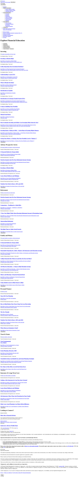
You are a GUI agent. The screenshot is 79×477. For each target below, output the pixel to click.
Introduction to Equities (6, 90)
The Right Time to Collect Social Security (10, 229)
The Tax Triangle (4, 312)
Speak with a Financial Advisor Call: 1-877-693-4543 (9, 29)
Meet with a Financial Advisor (8, 415)
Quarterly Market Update (10, 10)
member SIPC (61, 466)
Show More (3, 142)
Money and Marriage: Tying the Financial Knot (12, 274)
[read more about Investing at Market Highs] (7, 54)
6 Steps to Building (9, 106)
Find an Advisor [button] (3, 421)
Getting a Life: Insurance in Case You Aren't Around (13, 380)
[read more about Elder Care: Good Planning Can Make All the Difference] (4, 399)
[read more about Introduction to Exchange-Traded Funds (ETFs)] (2, 94)
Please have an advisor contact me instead (8, 422)
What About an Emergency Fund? (9, 328)
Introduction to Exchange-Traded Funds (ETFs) (12, 98)
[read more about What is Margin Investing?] (8, 78)
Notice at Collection (8, 472)
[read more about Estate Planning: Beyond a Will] (6, 346)
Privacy (1, 472)
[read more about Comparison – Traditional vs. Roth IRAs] (4, 200)
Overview (7, 13)
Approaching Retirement (6, 221)
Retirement (7, 16)
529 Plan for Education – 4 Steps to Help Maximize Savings (15, 266)
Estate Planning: (8, 350)
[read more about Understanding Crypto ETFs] (14, 70)
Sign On (11, 431)
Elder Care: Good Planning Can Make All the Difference (14, 404)
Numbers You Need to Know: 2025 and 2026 (11, 184)
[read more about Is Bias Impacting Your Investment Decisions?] (11, 62)
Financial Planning (9, 26)
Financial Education (6, 12)
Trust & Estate (8, 19)
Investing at (7, 58)
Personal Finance (8, 18)
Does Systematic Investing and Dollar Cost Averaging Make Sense (19, 122)
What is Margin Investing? (7, 82)
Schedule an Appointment (8, 35)
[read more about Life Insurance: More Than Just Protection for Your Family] (8, 391)
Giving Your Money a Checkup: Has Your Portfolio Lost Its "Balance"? (18, 138)
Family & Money (8, 17)
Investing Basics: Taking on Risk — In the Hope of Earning (19, 130)
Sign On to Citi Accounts (5, 2)
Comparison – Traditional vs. (10, 205)
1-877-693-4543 (6, 428)
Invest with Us (6, 21)
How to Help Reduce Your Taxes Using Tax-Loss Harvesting (15, 304)
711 (17, 428)
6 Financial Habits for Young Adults (9, 152)
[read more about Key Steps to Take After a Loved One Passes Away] (10, 362)
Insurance (7, 20)
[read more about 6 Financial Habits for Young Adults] (10, 147)
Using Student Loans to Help (11, 282)
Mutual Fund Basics (5, 114)
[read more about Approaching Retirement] (5, 216)
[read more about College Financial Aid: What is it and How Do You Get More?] (5, 254)
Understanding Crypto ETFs (7, 74)
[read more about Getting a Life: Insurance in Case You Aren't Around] (8, 375)
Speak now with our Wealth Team (9, 425)
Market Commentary (7, 8)
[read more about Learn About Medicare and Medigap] (10, 171)
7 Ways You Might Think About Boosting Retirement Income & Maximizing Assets (21, 213)
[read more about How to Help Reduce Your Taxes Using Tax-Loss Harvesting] (3, 299)
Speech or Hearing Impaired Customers (12, 33)
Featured (4, 6)
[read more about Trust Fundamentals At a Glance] (6, 336)
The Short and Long (9, 11)
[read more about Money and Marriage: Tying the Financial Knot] (9, 270)
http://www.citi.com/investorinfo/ (32, 446)
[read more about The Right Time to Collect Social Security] (6, 224)
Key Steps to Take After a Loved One (13, 366)
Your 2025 (6, 296)
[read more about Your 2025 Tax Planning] (3, 291)
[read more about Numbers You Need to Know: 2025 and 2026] (9, 179)
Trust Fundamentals (5, 342)
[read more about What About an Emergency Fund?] (5, 323)
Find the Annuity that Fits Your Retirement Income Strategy (15, 160)
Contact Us (5, 27)
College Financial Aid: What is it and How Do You (16, 258)
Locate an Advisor (6, 34)
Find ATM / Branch (7, 36)
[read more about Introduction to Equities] (6, 86)
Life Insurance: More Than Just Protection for (15, 396)
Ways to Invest (8, 22)
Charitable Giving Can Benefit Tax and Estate (17, 358)
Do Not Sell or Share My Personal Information (22, 472)
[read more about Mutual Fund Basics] (9, 110)
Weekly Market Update (10, 9)
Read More (8, 60)
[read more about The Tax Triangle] (8, 307)
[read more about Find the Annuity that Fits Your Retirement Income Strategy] (7, 155)
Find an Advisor (6, 31)
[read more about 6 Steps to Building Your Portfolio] (13, 102)
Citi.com (4, 37)
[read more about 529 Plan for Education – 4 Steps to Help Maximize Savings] (6, 262)
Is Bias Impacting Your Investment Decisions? (12, 66)
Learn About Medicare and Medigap (9, 175)
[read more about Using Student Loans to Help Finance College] (6, 278)
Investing (7, 14)
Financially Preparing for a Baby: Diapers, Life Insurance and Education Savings (21, 250)
